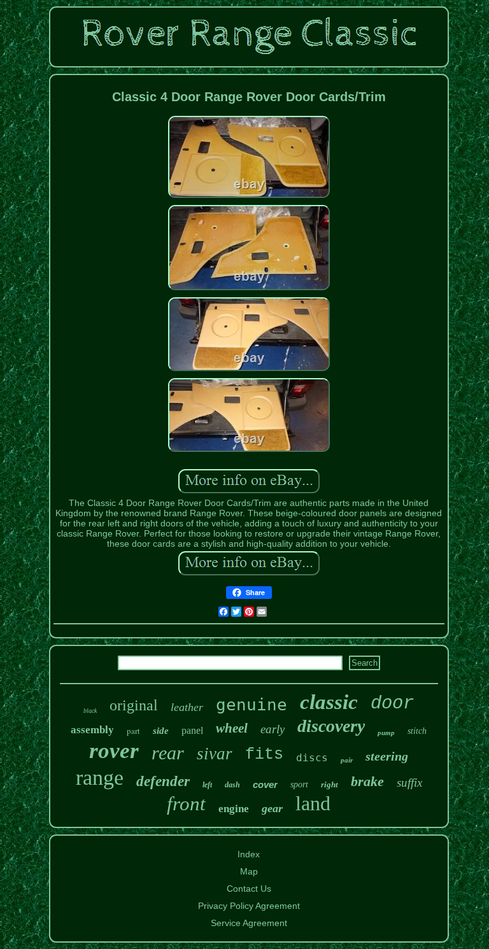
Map (249, 871)
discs (312, 758)
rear (168, 752)
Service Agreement (249, 923)
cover (265, 784)
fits (264, 754)
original (134, 705)
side (161, 731)
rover (114, 750)
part (133, 730)
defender (163, 781)
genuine (251, 704)
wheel (232, 728)
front (186, 803)
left (207, 784)
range (100, 777)
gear (272, 808)
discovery (331, 726)
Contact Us (249, 888)
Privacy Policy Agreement (249, 906)
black (90, 710)
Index (248, 854)
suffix (409, 782)
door (392, 703)
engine (233, 809)
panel (192, 730)
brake (367, 781)
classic (329, 702)
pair (347, 760)
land (312, 803)
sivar (214, 753)
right (329, 784)
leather (187, 707)
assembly (92, 730)
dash (232, 784)
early (272, 729)
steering (386, 756)
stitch (417, 731)
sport (299, 784)
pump (386, 732)
